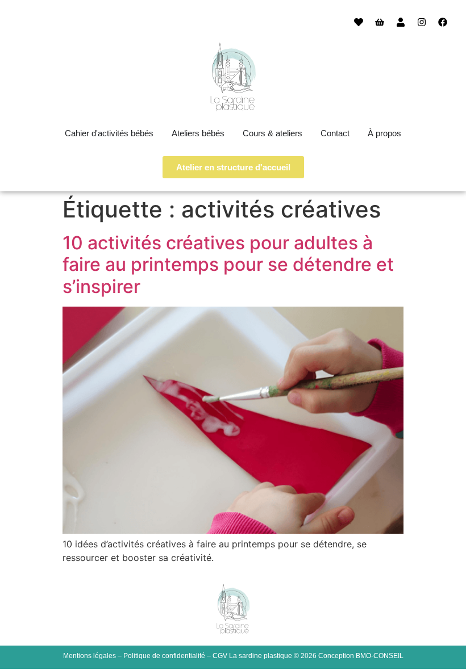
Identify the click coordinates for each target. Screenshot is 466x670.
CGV (220, 656)
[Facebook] (443, 22)
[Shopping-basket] (380, 22)
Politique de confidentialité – (168, 656)
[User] (401, 22)
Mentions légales (89, 656)
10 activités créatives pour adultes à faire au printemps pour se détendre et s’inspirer (228, 265)
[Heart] (358, 22)
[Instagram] (422, 22)
